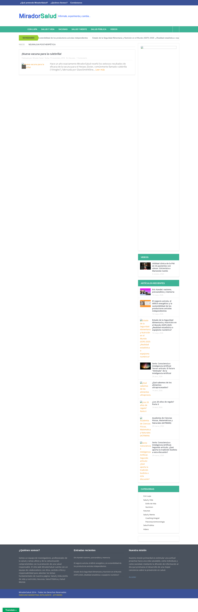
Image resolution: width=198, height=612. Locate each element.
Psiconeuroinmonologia (155, 522)
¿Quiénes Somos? (59, 3)
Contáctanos (76, 3)
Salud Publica (148, 525)
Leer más (100, 69)
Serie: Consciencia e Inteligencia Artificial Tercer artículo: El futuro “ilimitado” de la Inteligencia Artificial (163, 368)
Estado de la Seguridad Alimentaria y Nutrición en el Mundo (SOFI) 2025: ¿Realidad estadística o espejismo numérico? (132, 38)
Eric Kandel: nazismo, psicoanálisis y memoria (163, 290)
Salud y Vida (47, 29)
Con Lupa (32, 29)
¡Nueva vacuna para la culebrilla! (41, 54)
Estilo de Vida (150, 503)
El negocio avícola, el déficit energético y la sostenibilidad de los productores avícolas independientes (162, 306)
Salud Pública (98, 29)
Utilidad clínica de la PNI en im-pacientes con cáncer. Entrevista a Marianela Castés (163, 267)
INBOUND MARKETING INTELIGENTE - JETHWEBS (40, 595)
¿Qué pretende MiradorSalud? (34, 3)
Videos (113, 29)
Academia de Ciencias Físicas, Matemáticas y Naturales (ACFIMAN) (162, 420)
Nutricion (149, 507)
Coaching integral (152, 518)
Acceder (132, 577)
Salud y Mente (79, 29)
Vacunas (62, 29)
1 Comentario (82, 58)
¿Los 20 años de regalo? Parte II (163, 403)
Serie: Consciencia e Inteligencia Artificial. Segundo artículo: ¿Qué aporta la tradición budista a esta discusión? (164, 447)
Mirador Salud (38, 58)
